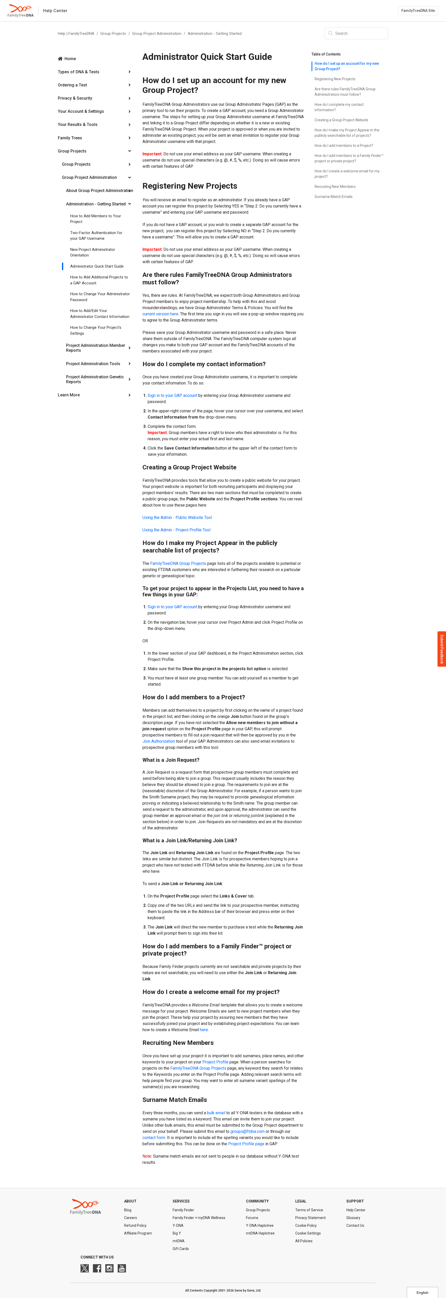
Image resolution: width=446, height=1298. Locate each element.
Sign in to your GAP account (172, 606)
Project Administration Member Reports (95, 348)
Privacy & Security (75, 98)
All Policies (304, 1241)
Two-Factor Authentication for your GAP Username (96, 235)
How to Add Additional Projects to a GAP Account (99, 280)
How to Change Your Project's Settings (95, 330)
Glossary (353, 1218)
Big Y (177, 1233)
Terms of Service (309, 1210)
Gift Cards (181, 1249)
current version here (160, 313)
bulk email (216, 1112)
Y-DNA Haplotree (260, 1225)
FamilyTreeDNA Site (418, 11)
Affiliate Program (138, 1233)
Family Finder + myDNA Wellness (199, 1218)
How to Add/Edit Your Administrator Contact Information (99, 313)
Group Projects (113, 33)
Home (70, 58)
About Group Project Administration (99, 190)
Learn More (69, 394)
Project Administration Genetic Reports (95, 379)
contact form (153, 1137)
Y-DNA (178, 1225)
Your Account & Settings (81, 111)
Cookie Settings (308, 1233)
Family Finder (183, 1210)
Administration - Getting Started (215, 33)
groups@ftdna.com (247, 1131)
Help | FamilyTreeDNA (76, 33)
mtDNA (179, 1241)
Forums (252, 1218)
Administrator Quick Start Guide (97, 266)
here (204, 1029)
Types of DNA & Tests (78, 71)
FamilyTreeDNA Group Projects (178, 563)
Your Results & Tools (78, 124)
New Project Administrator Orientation (92, 252)
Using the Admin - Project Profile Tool (176, 529)
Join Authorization (159, 741)
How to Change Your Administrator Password (100, 297)
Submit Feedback (442, 649)
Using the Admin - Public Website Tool (177, 517)
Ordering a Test (72, 85)
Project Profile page (246, 1143)
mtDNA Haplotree (260, 1233)
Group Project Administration (156, 33)
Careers (130, 1218)
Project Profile (215, 1062)
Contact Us (355, 1225)
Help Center (355, 1210)
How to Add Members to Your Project (95, 219)
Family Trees (70, 137)
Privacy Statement (310, 1218)
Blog (127, 1210)
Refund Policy (135, 1225)
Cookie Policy (306, 1225)
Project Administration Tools (93, 363)
